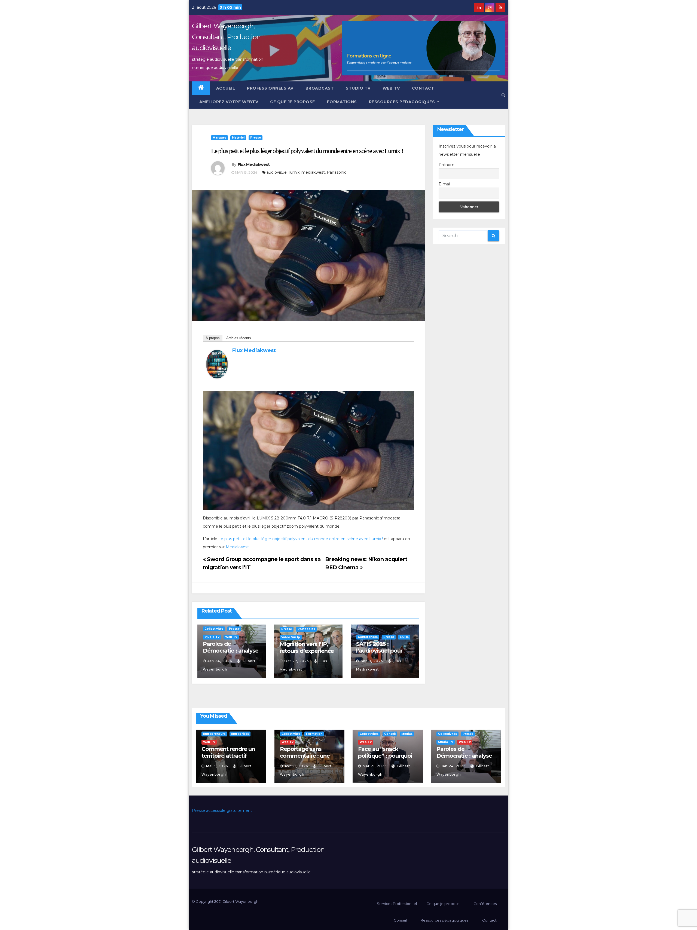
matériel (238, 137)
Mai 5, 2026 (217, 766)
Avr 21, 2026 (296, 766)
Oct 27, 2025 (296, 661)
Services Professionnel (396, 903)
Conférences (368, 637)
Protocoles (306, 629)
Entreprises (240, 734)
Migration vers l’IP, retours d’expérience (307, 647)
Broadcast (319, 88)
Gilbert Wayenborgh (240, 901)
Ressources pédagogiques (402, 101)
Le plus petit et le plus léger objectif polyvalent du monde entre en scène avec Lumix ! (307, 150)
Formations (342, 101)
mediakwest (313, 172)
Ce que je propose (292, 101)
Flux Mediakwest (254, 164)
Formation (314, 734)
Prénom (446, 164)
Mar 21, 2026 (375, 766)
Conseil (390, 734)
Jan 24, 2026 (219, 661)
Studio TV (358, 88)
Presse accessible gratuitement (222, 810)
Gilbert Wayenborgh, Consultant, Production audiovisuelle (226, 37)
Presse (255, 137)
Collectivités (213, 629)
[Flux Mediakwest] (217, 364)
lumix (294, 172)
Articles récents (238, 338)
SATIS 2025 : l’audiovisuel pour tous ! (379, 651)
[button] (503, 95)
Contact (423, 88)
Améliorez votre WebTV (228, 101)
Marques (219, 137)
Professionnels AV (270, 88)
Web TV (391, 88)
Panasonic (336, 172)
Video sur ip (290, 637)
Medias (406, 734)
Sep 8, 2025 (372, 661)
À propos (213, 338)
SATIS (404, 637)
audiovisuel (277, 172)
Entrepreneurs (214, 734)
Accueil (225, 88)
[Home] (201, 88)
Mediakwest (237, 546)
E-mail (445, 184)
